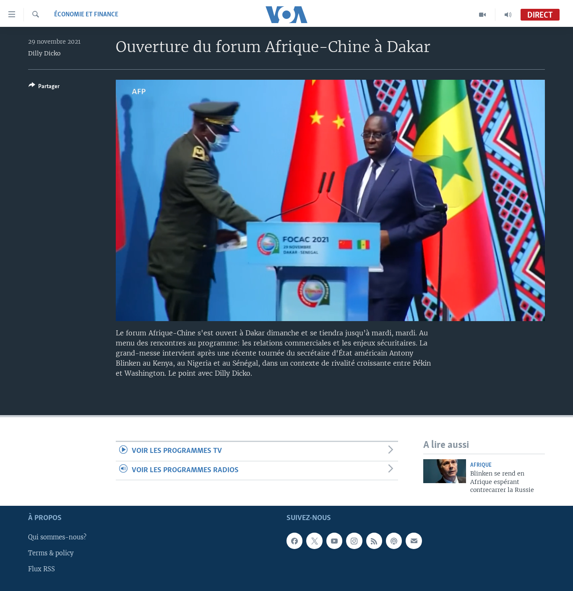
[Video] (482, 14)
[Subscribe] (414, 541)
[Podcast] (394, 541)
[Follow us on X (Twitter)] (314, 541)
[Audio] (508, 14)
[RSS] (374, 541)
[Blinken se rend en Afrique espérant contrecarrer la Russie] (444, 471)
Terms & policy (50, 553)
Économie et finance (86, 14)
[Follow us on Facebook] (294, 541)
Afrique (481, 465)
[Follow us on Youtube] (334, 541)
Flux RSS (41, 569)
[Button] (44, 88)
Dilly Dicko (44, 53)
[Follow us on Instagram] (354, 541)
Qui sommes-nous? (57, 537)
